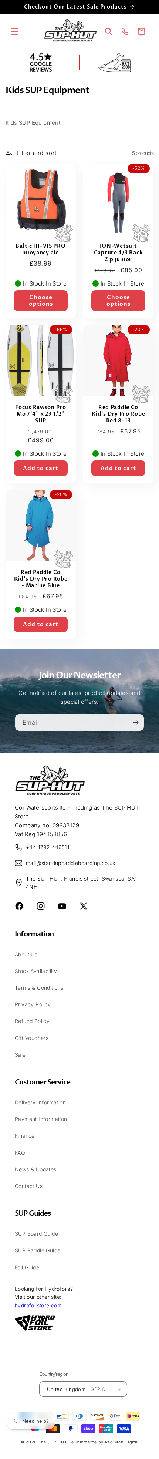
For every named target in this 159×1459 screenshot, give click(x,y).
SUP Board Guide (36, 1233)
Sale (20, 1054)
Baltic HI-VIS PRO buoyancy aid (40, 249)
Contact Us (29, 1186)
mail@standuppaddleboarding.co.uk (70, 863)
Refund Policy (32, 1021)
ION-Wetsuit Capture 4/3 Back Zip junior (118, 253)
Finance (25, 1135)
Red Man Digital (122, 1442)
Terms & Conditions (39, 988)
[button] (15, 31)
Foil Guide (27, 1267)
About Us (26, 954)
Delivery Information (40, 1102)
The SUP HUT (52, 1442)
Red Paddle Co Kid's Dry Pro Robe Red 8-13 (118, 414)
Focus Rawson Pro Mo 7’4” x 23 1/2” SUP (40, 414)
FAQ (20, 1152)
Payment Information (41, 1119)
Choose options (41, 301)
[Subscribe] (136, 722)
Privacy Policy (33, 1004)
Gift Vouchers (31, 1038)
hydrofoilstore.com (38, 1305)
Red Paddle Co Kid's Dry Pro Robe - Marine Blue (41, 579)
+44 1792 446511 (48, 847)
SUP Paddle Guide (37, 1250)
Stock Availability (36, 971)
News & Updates (36, 1169)
